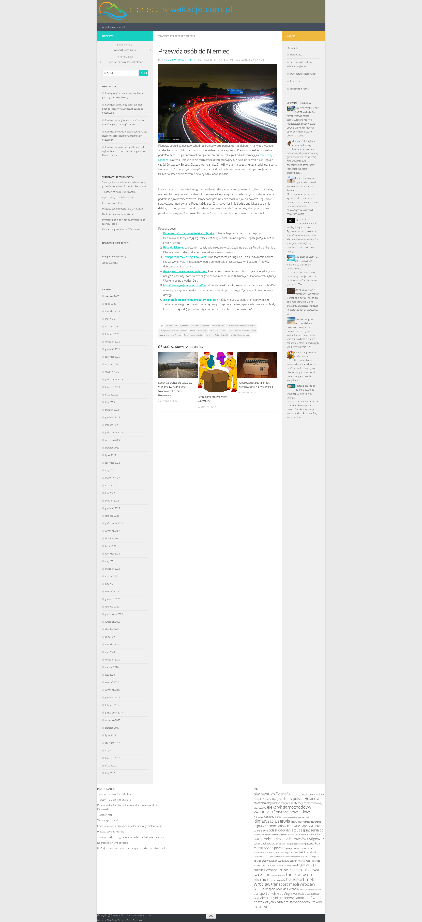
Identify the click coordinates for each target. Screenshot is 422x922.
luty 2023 (110, 402)
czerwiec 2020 (112, 644)
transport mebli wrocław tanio (284, 886)
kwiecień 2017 (112, 758)
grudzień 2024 (112, 349)
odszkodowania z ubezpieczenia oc (296, 830)
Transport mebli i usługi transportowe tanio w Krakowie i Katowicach (131, 837)
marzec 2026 (112, 326)
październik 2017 (114, 712)
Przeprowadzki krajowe (264, 856)
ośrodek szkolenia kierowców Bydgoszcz (292, 839)
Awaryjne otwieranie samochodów (185, 271)
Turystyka (295, 81)
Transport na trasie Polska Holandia (115, 794)
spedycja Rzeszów (278, 875)
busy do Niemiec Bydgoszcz (177, 326)
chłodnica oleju (218, 326)
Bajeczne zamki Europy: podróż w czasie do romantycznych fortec (303, 111)
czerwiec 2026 (112, 311)
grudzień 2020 (112, 599)
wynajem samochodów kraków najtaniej (288, 904)
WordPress (112, 920)
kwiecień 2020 (112, 659)
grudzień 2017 (112, 697)
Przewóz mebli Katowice (309, 861)
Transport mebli (105, 814)
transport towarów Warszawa (309, 889)
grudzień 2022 (112, 417)
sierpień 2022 (112, 447)
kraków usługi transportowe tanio (306, 822)
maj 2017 (110, 750)
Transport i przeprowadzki (176, 36)
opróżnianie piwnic (285, 835)
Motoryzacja (296, 54)
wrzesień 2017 (112, 720)
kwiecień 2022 (112, 477)
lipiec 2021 (110, 546)
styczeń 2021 (112, 591)
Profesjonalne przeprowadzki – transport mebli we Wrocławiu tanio (131, 848)
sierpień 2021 (112, 538)
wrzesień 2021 (112, 530)
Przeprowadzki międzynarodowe (287, 857)
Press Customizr (134, 920)
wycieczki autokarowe (240, 335)
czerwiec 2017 (112, 742)
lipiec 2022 (110, 455)
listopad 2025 (112, 334)
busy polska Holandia (200, 326)
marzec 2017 (112, 765)
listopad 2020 (112, 606)
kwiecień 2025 (112, 341)
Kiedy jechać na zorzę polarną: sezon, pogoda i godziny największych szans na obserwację (122, 108)
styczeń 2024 (112, 371)
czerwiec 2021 (112, 553)
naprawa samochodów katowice (277, 826)
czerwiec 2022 (112, 462)
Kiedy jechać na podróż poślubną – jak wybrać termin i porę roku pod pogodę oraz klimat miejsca (124, 151)
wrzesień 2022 (112, 440)
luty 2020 (110, 674)
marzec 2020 (112, 667)
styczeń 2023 (112, 409)
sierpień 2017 (112, 727)
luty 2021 (110, 583)
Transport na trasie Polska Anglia (119, 191)
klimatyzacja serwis (198, 330)
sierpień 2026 (112, 296)
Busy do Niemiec (173, 247)
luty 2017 (110, 773)
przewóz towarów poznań (287, 866)
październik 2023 (114, 379)
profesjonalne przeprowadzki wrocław (290, 844)
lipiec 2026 (110, 303)
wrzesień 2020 (112, 621)
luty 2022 (110, 493)
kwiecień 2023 (112, 387)
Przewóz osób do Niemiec (110, 831)
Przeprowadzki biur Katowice (299, 848)
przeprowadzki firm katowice (302, 852)
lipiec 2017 (110, 735)
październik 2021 (114, 523)
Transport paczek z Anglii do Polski (185, 257)
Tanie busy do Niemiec (193, 335)
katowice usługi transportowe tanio (296, 817)
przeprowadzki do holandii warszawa (270, 852)
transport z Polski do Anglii (217, 335)
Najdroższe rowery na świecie (117, 214)
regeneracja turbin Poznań (170, 335)
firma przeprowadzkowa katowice (173, 330)
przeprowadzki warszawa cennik (242, 330)
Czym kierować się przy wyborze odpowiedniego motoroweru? (129, 826)
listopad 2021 (112, 515)
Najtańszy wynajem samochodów (184, 285)
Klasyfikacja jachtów (112, 203)
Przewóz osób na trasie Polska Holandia (188, 233)
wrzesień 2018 (112, 689)
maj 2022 (110, 470)
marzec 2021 (112, 576)
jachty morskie (275, 817)
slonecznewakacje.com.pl (180, 60)
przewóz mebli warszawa (265, 865)
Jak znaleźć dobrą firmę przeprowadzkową (190, 300)
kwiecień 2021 (112, 568)
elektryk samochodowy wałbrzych (241, 326)
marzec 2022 (112, 485)
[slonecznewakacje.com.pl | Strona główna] (164, 11)
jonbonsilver (166, 139)
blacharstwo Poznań (271, 794)
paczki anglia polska (218, 330)
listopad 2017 (112, 705)
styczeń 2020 (112, 682)
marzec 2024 (112, 364)
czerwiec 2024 (112, 356)
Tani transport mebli (107, 820)
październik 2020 (114, 614)
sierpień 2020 (112, 629)
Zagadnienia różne (299, 88)
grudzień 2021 (112, 508)
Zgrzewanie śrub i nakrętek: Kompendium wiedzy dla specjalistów (303, 223)
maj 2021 (110, 561)
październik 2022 (114, 432)
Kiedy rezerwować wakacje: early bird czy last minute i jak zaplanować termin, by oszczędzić (124, 135)
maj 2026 (110, 318)
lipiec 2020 (110, 636)
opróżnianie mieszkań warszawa (266, 835)
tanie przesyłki (278, 880)
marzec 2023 (112, 394)
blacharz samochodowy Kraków (306, 794)
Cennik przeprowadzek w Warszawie (121, 229)
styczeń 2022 (112, 500)
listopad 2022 (112, 424)
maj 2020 (110, 652)
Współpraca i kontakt (113, 27)
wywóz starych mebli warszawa (118, 197)
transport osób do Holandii (280, 889)
